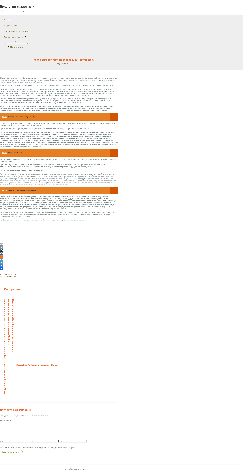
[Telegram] (59, 262)
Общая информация (63, 64)
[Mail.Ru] (59, 253)
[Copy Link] (59, 247)
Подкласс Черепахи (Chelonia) (9, 322)
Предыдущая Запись (8, 274)
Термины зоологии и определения (16, 31)
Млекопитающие (16, 47)
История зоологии (10, 25)
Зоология (7, 20)
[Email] (59, 244)
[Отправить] (59, 268)
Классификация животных (13, 37)
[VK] (59, 265)
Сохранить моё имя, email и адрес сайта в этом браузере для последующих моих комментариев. (39, 448)
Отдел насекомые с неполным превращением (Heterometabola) (5, 346)
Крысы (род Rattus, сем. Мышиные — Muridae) (37, 365)
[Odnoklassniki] (59, 256)
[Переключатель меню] (16, 42)
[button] (24, 37)
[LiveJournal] (59, 250)
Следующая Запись (8, 276)
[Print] (59, 259)
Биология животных (17, 7)
